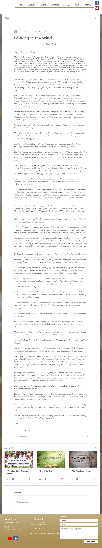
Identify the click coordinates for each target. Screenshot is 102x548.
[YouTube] (97, 8)
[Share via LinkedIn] (25, 430)
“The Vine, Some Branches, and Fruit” (18, 472)
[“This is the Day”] (51, 459)
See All (96, 447)
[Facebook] (97, 3)
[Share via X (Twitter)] (20, 430)
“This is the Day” (46, 471)
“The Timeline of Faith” (81, 471)
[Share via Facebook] (15, 430)
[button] (95, 18)
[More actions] (86, 32)
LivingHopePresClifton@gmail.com (47, 533)
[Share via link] (30, 430)
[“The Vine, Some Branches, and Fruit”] (18, 459)
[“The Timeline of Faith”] (83, 459)
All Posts (6, 18)
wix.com (47, 545)
